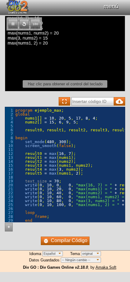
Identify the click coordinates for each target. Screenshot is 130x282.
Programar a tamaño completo (64, 101)
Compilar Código (69, 240)
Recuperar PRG (119, 101)
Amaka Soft (106, 267)
